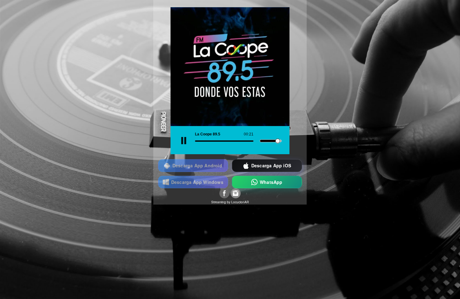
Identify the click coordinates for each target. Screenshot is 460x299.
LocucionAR (240, 202)
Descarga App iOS (271, 165)
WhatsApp (271, 182)
